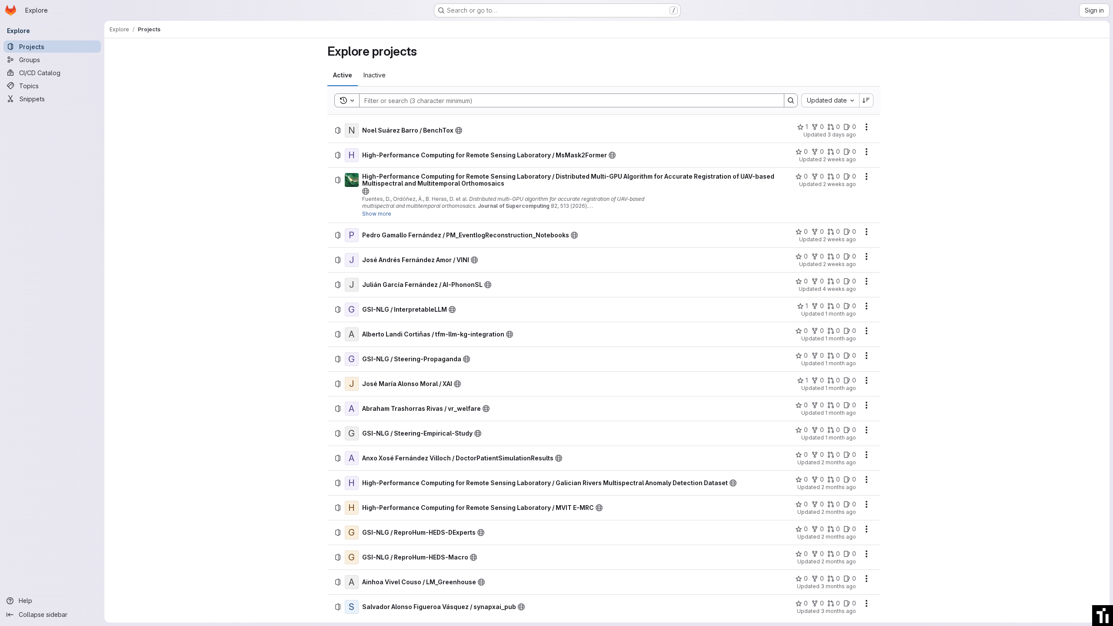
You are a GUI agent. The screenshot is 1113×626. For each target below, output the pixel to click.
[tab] (342, 75)
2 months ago (838, 462)
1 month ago (840, 313)
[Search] (791, 100)
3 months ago (838, 586)
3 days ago (841, 134)
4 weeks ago (839, 289)
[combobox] (830, 100)
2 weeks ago (839, 159)
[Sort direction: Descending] (866, 100)
